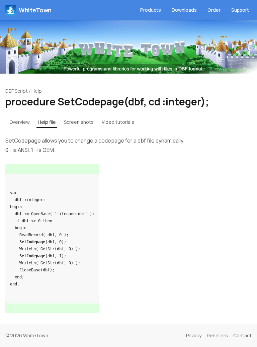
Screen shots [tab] (79, 122)
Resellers (217, 335)
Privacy (193, 335)
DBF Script (16, 91)
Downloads (184, 10)
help (36, 91)
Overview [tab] (19, 122)
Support (240, 10)
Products (150, 10)
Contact (242, 335)
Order (214, 10)
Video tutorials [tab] (118, 122)
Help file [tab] (47, 122)
